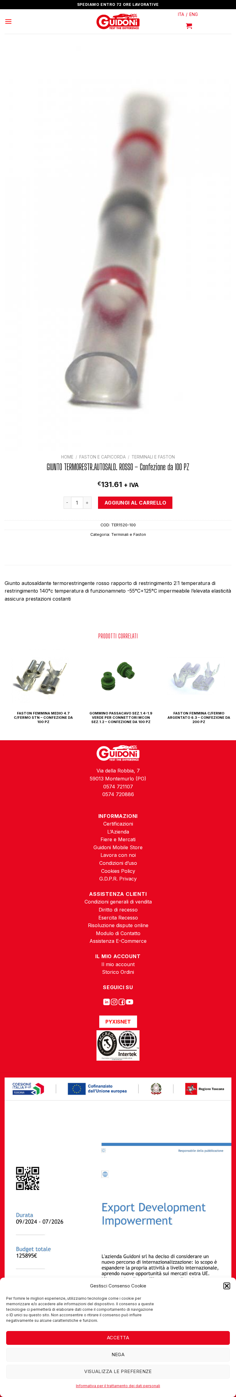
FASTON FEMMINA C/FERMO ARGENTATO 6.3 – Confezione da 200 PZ (198, 717)
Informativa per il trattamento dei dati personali (118, 1385)
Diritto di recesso (118, 910)
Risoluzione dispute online (118, 925)
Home (67, 457)
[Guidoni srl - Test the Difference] (118, 21)
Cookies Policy (118, 871)
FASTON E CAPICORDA (102, 457)
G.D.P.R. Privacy (118, 879)
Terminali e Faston (153, 457)
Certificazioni (118, 824)
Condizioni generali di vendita (118, 902)
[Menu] (8, 21)
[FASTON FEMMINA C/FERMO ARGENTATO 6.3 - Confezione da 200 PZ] (195, 675)
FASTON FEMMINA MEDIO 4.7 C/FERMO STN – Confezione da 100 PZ (43, 717)
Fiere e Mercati (118, 839)
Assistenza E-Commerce (118, 941)
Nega (118, 1354)
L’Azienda (118, 832)
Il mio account (118, 964)
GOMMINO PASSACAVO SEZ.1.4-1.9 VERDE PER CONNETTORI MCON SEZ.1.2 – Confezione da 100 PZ (120, 717)
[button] (227, 1286)
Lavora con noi (118, 855)
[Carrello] (189, 26)
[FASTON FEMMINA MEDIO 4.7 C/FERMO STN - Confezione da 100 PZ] (40, 675)
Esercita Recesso (118, 918)
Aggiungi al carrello (135, 503)
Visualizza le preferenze (118, 1371)
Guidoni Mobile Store (118, 847)
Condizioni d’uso (118, 863)
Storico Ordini (118, 972)
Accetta (118, 1338)
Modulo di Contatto (118, 933)
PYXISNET (118, 1022)
